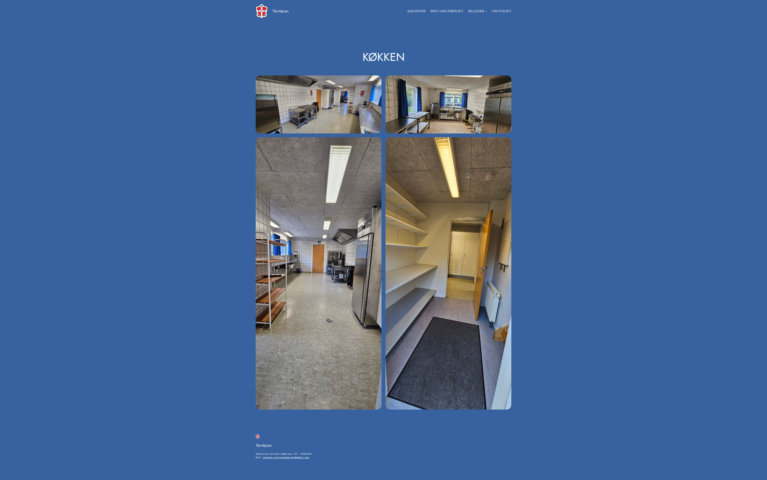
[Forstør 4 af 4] (506, 142)
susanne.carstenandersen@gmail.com (286, 457)
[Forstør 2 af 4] (506, 81)
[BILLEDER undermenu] (486, 11)
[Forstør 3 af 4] (376, 142)
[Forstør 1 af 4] (376, 81)
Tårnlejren (280, 11)
